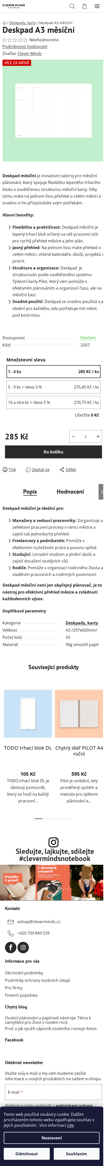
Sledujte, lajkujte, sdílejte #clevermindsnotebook (55, 855)
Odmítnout (26, 1154)
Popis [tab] (30, 491)
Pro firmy (13, 988)
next (102, 718)
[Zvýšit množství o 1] (98, 436)
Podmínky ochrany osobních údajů (37, 980)
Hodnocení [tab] (70, 491)
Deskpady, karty (82, 623)
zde (70, 1125)
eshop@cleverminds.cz (38, 921)
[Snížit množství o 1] (73, 436)
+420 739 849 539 (33, 933)
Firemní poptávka (21, 995)
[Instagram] (23, 947)
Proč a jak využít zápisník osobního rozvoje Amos (51, 1029)
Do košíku (53, 452)
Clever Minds (30, 53)
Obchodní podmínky (24, 973)
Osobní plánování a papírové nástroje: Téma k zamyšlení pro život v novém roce (48, 1020)
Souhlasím (76, 1154)
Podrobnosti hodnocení (24, 46)
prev (5, 718)
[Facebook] (10, 947)
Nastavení (52, 1138)
